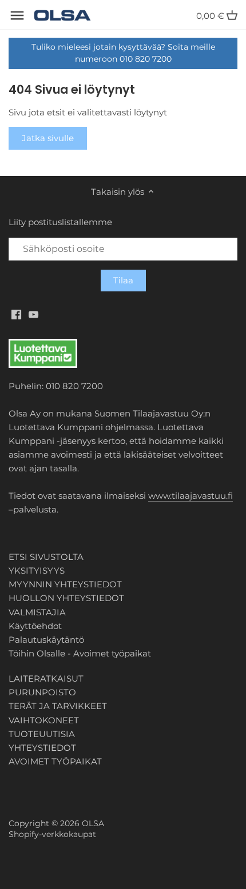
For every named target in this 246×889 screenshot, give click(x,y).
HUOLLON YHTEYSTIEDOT (66, 597)
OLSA (93, 823)
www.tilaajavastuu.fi (190, 495)
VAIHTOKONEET (44, 720)
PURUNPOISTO (42, 692)
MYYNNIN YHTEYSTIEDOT (65, 584)
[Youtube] (33, 314)
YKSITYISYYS (37, 570)
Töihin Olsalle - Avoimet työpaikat (80, 653)
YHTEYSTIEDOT (42, 747)
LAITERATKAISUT (46, 678)
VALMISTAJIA (37, 612)
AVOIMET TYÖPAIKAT (55, 761)
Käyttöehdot (35, 625)
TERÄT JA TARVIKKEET (58, 705)
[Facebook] (16, 314)
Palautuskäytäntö (46, 639)
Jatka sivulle (48, 138)
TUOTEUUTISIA (42, 733)
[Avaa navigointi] (17, 15)
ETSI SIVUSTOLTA (46, 556)
